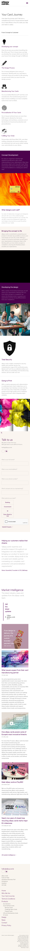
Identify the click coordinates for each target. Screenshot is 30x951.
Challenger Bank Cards (11, 909)
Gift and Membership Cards (10, 913)
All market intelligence (8, 855)
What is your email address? (9, 469)
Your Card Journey (8, 896)
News (3, 920)
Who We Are (6, 893)
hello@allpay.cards (7, 447)
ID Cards (5, 915)
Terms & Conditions (8, 899)
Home (4, 890)
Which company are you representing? (12, 488)
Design (4, 917)
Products (5, 901)
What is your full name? (8, 459)
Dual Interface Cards (8, 905)
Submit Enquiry (6, 527)
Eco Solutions (6, 903)
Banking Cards (9, 907)
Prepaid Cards (8, 911)
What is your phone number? (10, 479)
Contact (4, 922)
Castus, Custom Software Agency (8, 935)
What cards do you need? (9, 498)
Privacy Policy (6, 925)
